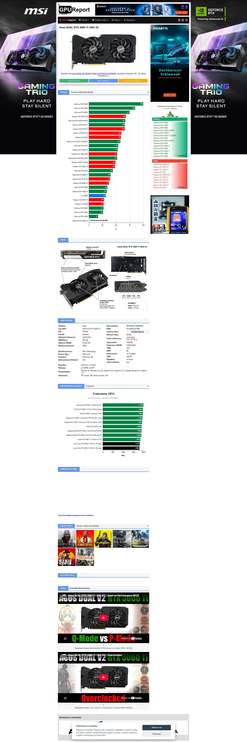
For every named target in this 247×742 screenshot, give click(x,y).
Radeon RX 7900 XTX (161, 165)
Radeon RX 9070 (159, 172)
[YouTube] (186, 20)
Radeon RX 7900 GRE (161, 175)
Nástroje (129, 20)
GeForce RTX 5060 (160, 148)
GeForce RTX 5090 (160, 123)
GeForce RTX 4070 (160, 143)
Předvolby (157, 734)
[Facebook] (182, 20)
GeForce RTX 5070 (160, 138)
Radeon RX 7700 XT (161, 180)
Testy (116, 20)
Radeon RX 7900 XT (161, 170)
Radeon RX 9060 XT (161, 183)
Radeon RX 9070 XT (161, 167)
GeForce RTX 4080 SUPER (163, 130)
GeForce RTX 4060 (160, 154)
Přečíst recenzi (74, 81)
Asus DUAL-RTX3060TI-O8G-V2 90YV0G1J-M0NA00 (94, 74)
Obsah (84, 20)
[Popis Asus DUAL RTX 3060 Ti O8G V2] (103, 277)
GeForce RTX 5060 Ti (161, 146)
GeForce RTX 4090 (160, 125)
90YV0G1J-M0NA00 (134, 326)
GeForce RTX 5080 (160, 128)
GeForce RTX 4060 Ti (161, 151)
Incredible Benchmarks (80, 588)
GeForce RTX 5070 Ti (161, 133)
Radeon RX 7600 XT (161, 185)
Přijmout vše (157, 727)
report (69, 20)
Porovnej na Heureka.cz (133, 81)
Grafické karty (101, 20)
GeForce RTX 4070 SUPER (163, 141)
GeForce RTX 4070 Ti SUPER (164, 136)
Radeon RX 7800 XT (161, 177)
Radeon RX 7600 (159, 188)
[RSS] (179, 20)
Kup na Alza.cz (104, 81)
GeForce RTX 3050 (160, 156)
